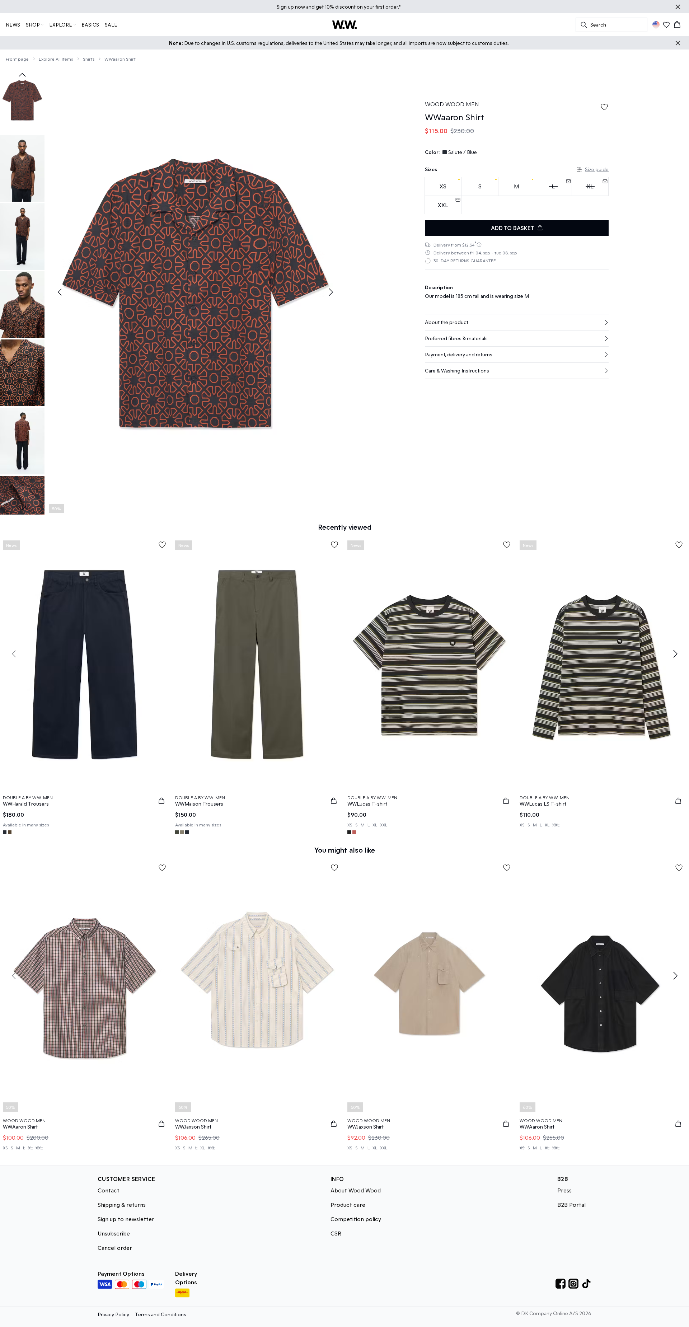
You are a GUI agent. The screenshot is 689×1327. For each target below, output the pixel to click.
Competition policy (356, 1218)
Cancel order (115, 1247)
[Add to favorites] (604, 107)
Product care (348, 1204)
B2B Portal (571, 1204)
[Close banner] (677, 6)
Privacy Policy (113, 1314)
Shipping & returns (122, 1204)
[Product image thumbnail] (22, 100)
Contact (108, 1190)
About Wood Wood (356, 1190)
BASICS (90, 25)
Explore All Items (56, 58)
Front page (17, 58)
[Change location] (656, 25)
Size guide (597, 169)
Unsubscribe (114, 1233)
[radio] (443, 186)
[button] (517, 322)
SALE (111, 25)
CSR (336, 1233)
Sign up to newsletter (126, 1218)
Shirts (88, 58)
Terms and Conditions (160, 1314)
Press (564, 1190)
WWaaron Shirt (120, 58)
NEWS (13, 25)
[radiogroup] (517, 195)
